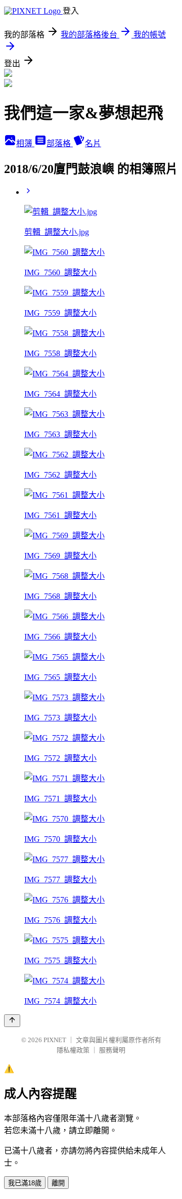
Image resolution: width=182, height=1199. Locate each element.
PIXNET (54, 1040)
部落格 (60, 143)
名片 (93, 143)
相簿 (25, 143)
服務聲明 (112, 1050)
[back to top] (12, 1020)
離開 (58, 1183)
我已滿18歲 (24, 1183)
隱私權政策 (73, 1050)
